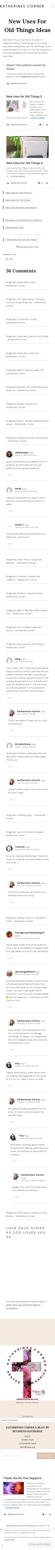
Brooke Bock (23, 744)
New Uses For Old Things (18, 200)
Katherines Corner (28, 711)
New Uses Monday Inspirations (21, 207)
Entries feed (27, 1439)
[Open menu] (52, 6)
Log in (28, 1436)
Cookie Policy (9, 1539)
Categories (27, 1416)
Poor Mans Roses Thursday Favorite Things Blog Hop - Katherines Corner (26, 302)
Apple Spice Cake (15, 227)
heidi (18, 488)
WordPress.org (27, 1447)
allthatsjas (22, 452)
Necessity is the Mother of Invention (24, 220)
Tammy (20, 846)
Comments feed (27, 1443)
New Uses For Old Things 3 (19, 192)
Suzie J (19, 524)
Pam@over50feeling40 (29, 932)
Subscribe (46, 1455)
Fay (17, 1063)
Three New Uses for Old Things (21, 239)
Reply (10, 475)
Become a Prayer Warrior (27, 1402)
